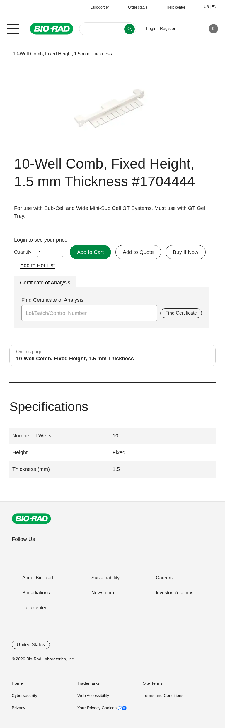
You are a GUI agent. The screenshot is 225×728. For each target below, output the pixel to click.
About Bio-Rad (37, 577)
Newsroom (102, 592)
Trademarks (88, 683)
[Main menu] (13, 28)
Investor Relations (174, 592)
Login (21, 240)
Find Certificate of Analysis (52, 300)
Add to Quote (138, 252)
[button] (3, 54)
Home (17, 683)
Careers (164, 577)
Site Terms (153, 683)
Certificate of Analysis (45, 283)
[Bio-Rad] (31, 518)
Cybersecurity (24, 695)
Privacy (18, 707)
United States (31, 644)
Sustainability (105, 577)
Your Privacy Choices (97, 707)
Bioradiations (36, 592)
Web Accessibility (93, 695)
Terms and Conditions (163, 695)
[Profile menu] (188, 29)
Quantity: (23, 252)
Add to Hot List (37, 265)
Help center (34, 607)
